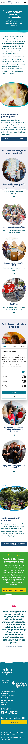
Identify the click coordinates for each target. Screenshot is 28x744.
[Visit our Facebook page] (2, 712)
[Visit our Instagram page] (9, 712)
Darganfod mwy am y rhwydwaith (14, 590)
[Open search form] (22, 2)
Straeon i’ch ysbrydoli (7, 700)
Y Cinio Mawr (4, 693)
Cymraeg (3, 2)
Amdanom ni (4, 702)
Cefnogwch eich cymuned (8, 691)
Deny (14, 396)
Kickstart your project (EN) (14, 139)
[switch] (24, 377)
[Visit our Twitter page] (6, 712)
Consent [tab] (5, 346)
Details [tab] (14, 346)
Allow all (14, 392)
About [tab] (23, 346)
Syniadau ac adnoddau (7, 695)
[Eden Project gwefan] (7, 673)
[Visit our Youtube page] (16, 712)
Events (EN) (4, 698)
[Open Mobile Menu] (25, 2)
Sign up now (14, 722)
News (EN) (4, 704)
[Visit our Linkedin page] (12, 712)
